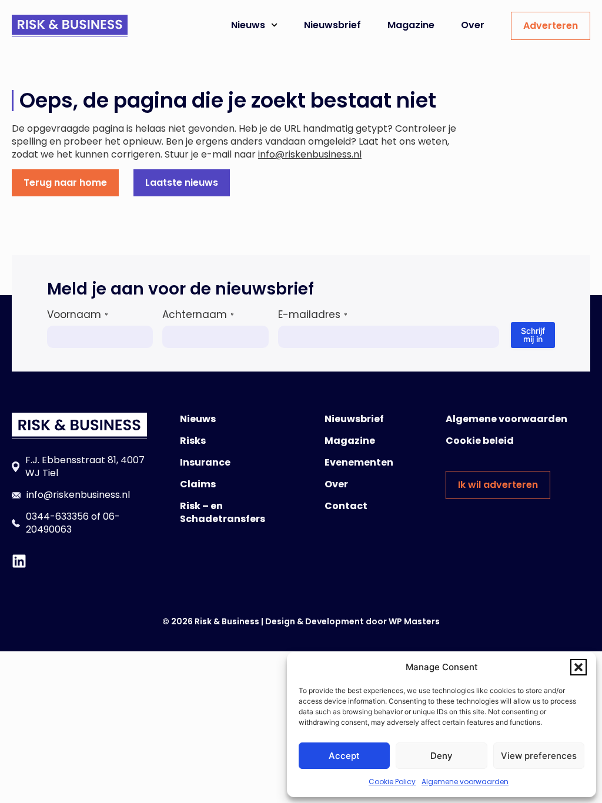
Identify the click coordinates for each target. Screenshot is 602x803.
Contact (346, 506)
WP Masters (414, 621)
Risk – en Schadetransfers (222, 512)
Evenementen (359, 462)
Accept (344, 755)
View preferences (539, 755)
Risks (193, 440)
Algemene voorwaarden (465, 782)
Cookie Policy (392, 782)
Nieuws (248, 25)
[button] (578, 667)
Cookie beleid (480, 440)
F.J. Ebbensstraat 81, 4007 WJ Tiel (85, 466)
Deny (441, 755)
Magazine (410, 25)
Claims (198, 484)
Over (472, 25)
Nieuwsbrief (332, 25)
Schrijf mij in (533, 335)
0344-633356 (57, 516)
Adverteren (550, 25)
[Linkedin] (19, 561)
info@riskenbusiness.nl (310, 154)
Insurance (205, 462)
